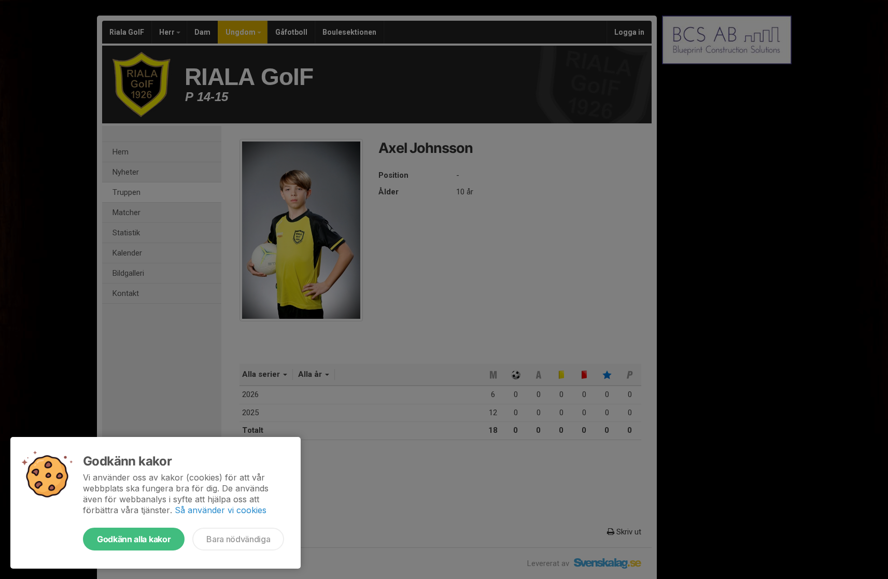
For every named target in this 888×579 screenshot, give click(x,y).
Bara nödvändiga (238, 539)
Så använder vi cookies (220, 510)
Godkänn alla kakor (134, 539)
